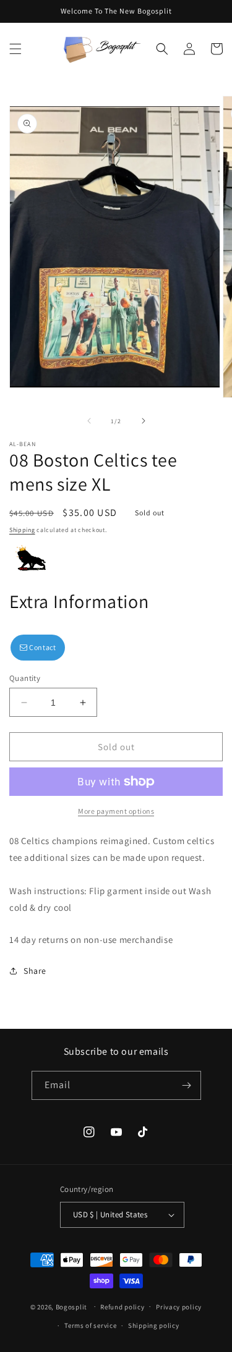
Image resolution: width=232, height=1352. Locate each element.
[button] (15, 48)
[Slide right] (143, 420)
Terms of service (90, 1325)
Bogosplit (71, 1306)
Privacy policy (179, 1307)
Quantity (24, 678)
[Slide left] (89, 420)
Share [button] (35, 970)
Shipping (22, 530)
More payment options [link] (116, 811)
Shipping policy (153, 1325)
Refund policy (122, 1307)
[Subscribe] (186, 1085)
